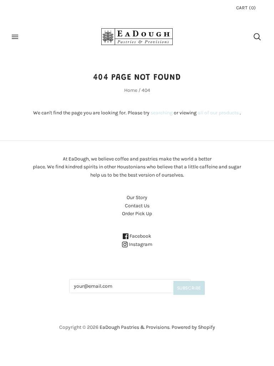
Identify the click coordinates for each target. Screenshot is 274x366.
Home (130, 90)
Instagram (140, 244)
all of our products (218, 113)
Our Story (137, 197)
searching (162, 113)
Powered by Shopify (193, 327)
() (246, 7)
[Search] (257, 37)
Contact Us (137, 206)
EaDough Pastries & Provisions (134, 327)
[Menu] (15, 37)
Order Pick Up (137, 214)
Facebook (139, 236)
